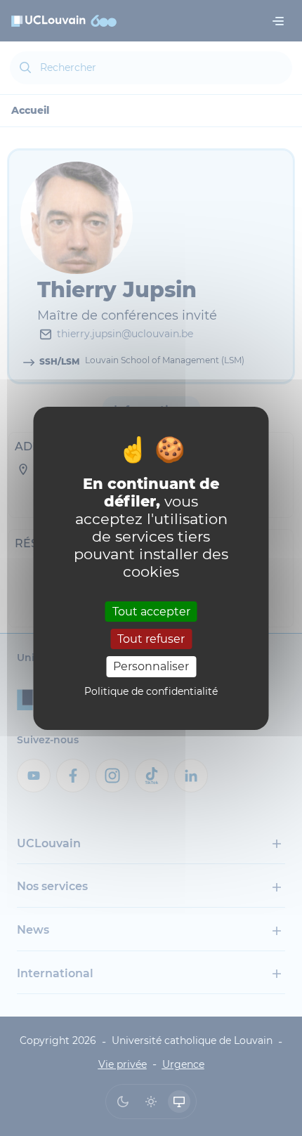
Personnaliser (151, 666)
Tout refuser (151, 639)
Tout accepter (151, 611)
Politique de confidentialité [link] (151, 691)
